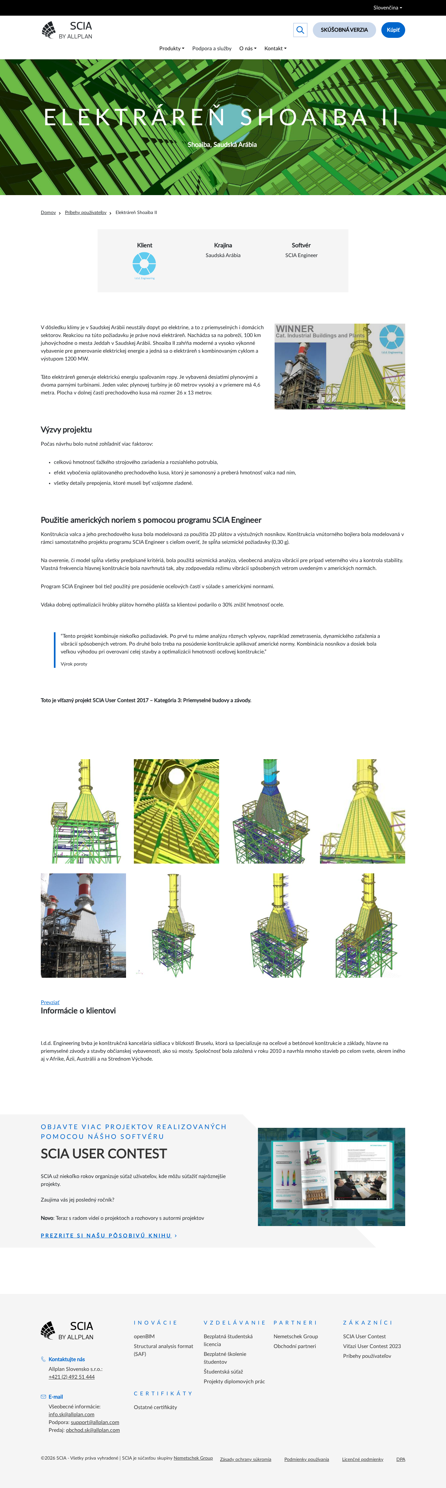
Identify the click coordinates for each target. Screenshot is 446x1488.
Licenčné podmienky (362, 1459)
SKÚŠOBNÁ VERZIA (344, 30)
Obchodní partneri (295, 1346)
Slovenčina (386, 7)
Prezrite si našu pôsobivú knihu (106, 1235)
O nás (246, 48)
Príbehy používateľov (85, 212)
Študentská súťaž (223, 1371)
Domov (48, 212)
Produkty (170, 48)
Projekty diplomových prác (234, 1381)
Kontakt (273, 48)
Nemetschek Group (296, 1336)
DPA (400, 1459)
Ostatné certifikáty (155, 1407)
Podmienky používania (306, 1459)
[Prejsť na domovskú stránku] (67, 1330)
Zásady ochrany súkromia (245, 1459)
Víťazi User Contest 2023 (372, 1346)
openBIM (144, 1336)
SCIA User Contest (364, 1336)
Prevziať (50, 1002)
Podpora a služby (211, 48)
